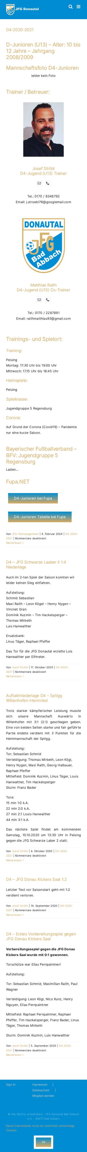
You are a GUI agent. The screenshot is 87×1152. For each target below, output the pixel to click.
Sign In (11, 1084)
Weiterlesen (14, 542)
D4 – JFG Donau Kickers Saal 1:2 (36, 879)
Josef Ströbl (20, 667)
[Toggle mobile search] (71, 6)
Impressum (39, 1084)
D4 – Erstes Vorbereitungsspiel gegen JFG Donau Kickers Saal (41, 936)
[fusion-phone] (48, 183)
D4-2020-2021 (19, 29)
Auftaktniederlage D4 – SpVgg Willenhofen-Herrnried (34, 698)
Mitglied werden (43, 1095)
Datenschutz (41, 1090)
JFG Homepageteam (25, 533)
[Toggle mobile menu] (79, 6)
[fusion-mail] (39, 183)
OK (43, 1142)
